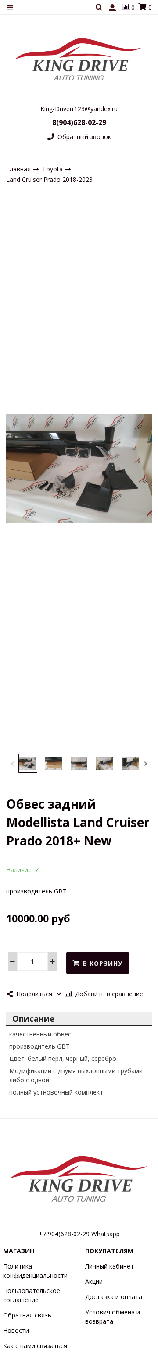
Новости (16, 1330)
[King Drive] (79, 59)
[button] (12, 764)
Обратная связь (27, 1315)
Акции (94, 1281)
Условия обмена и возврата (112, 1316)
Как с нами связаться (35, 1346)
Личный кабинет (109, 1266)
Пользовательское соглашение (31, 1295)
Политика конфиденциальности (35, 1270)
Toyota (53, 169)
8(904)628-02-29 (79, 122)
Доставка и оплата (113, 1297)
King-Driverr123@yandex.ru (79, 108)
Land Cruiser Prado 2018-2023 (49, 179)
